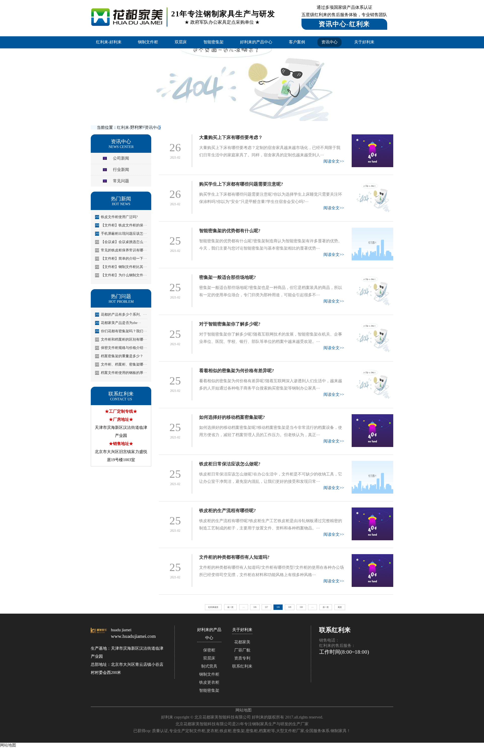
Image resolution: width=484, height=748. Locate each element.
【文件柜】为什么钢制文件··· (121, 275)
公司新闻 (121, 158)
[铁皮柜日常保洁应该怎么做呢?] (372, 477)
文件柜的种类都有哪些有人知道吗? (234, 557)
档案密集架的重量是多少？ (119, 356)
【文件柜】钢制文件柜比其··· (121, 267)
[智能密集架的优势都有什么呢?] (372, 244)
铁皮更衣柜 (209, 682)
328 (278, 607)
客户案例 (297, 42)
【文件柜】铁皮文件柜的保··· (121, 225)
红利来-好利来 (109, 42)
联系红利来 (242, 666)
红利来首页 (213, 607)
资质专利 (242, 658)
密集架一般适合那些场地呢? (227, 277)
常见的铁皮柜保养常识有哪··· (121, 250)
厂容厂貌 (242, 650)
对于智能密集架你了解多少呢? (229, 323)
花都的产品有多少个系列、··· (121, 314)
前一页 (230, 607)
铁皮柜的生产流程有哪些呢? (227, 510)
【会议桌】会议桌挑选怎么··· (121, 242)
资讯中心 (329, 42)
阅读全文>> (333, 161)
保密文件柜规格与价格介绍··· (121, 348)
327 (266, 607)
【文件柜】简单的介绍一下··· (121, 258)
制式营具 (209, 666)
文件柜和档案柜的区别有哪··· (121, 339)
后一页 (326, 607)
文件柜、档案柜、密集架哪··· (121, 364)
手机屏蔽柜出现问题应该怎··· (121, 233)
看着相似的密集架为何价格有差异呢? (236, 370)
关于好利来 (364, 42)
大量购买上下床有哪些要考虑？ (231, 137)
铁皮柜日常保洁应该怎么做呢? (229, 463)
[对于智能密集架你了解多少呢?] (372, 337)
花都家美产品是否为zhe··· (118, 323)
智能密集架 (213, 42)
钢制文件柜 (148, 42)
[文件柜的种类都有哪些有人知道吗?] (372, 570)
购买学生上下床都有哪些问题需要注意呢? (241, 184)
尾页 (340, 607)
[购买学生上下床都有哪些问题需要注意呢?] (372, 197)
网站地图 (243, 710)
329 (289, 607)
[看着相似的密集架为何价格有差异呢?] (372, 384)
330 (301, 607)
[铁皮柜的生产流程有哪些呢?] (372, 523)
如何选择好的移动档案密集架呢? (232, 417)
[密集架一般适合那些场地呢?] (372, 290)
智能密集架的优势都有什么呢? (229, 230)
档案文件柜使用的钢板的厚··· (121, 373)
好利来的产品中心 (256, 42)
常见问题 (121, 181)
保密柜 (209, 650)
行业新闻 (121, 169)
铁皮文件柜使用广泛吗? (116, 217)
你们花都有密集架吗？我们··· (121, 331)
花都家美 (242, 642)
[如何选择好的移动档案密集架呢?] (372, 430)
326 (254, 607)
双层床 (181, 42)
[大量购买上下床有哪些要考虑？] (372, 150)
